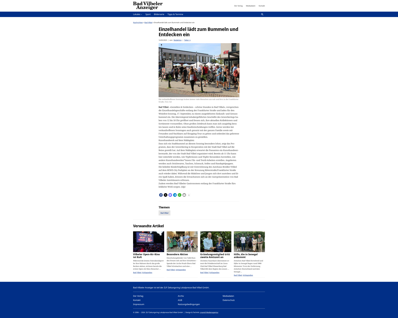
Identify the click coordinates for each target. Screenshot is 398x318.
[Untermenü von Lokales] (141, 14)
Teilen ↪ (187, 40)
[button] (161, 195)
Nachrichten (138, 22)
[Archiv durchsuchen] (262, 14)
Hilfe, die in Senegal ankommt (246, 256)
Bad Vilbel (148, 22)
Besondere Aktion (177, 254)
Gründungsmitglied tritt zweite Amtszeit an (215, 256)
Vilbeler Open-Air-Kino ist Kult (146, 256)
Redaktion (178, 40)
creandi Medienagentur (209, 312)
